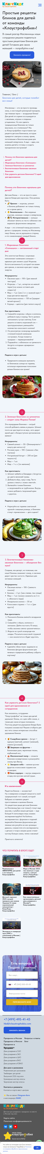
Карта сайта (9, 1118)
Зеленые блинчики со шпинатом (19, 165)
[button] (22, 55)
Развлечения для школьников (14, 1071)
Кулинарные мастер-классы (14, 1079)
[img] (5, 1126)
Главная (6, 94)
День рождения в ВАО (12, 1060)
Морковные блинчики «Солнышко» (20, 163)
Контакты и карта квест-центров (16, 1090)
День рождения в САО (12, 1051)
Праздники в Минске (13, 1041)
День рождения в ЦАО (12, 1057)
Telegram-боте (24, 1095)
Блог (14, 94)
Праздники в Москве (13, 1038)
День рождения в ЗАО (12, 1054)
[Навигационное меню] (40, 5)
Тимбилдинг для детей (12, 1073)
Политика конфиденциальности (18, 1121)
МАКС (18, 1098)
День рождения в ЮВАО (13, 1063)
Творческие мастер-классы (14, 1082)
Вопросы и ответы (32, 1038)
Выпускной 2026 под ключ (14, 1076)
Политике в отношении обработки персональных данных (17, 1149)
